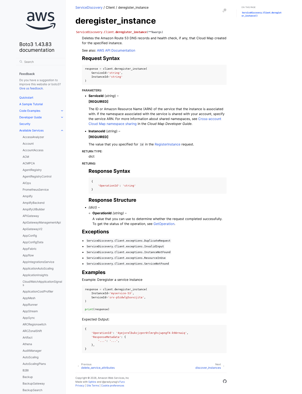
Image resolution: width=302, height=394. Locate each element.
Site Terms (92, 385)
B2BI (26, 370)
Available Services (31, 130)
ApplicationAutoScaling (38, 268)
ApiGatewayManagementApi (42, 222)
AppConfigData (33, 242)
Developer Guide (30, 117)
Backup (28, 377)
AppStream (30, 311)
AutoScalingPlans (34, 363)
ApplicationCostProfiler (38, 291)
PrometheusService (36, 189)
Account (28, 143)
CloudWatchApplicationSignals (42, 283)
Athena (27, 344)
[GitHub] (225, 381)
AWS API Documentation (116, 50)
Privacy (79, 385)
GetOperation (163, 224)
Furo (122, 381)
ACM (26, 156)
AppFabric (30, 248)
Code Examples (29, 110)
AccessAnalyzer (33, 137)
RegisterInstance (167, 144)
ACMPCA (29, 163)
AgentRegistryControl (37, 176)
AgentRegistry (32, 170)
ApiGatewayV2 (32, 229)
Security (24, 124)
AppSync (29, 317)
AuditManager (32, 350)
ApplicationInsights (35, 275)
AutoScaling (31, 357)
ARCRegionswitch (34, 324)
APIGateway (31, 216)
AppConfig (30, 235)
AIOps (27, 183)
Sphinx (92, 381)
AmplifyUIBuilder (34, 209)
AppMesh (29, 298)
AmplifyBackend (34, 202)
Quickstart (26, 97)
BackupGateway (34, 383)
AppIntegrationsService (38, 262)
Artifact (27, 337)
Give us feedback (31, 88)
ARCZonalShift (32, 331)
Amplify (28, 196)
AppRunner (30, 304)
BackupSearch (32, 390)
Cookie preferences (112, 385)
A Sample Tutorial (31, 104)
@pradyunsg (109, 381)
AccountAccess (33, 150)
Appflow (28, 255)
